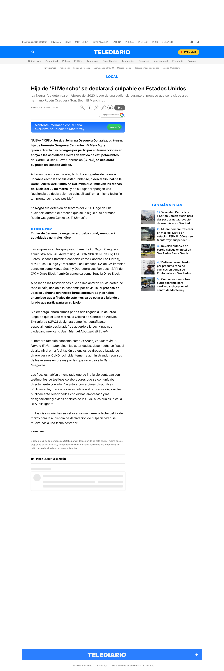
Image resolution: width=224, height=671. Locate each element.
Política (78, 61)
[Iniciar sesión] (198, 42)
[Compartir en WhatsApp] (82, 107)
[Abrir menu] (26, 52)
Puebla (129, 42)
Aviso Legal (102, 665)
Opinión (192, 61)
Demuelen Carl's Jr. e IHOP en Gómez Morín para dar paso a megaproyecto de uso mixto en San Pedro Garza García (175, 219)
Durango (167, 42)
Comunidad (51, 61)
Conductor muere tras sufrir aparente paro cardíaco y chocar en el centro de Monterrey (173, 285)
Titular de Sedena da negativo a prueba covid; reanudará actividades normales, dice (73, 235)
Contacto (149, 665)
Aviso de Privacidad (82, 665)
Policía (66, 61)
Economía (177, 61)
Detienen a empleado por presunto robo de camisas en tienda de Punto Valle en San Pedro (174, 268)
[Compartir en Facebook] (89, 107)
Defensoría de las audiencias (126, 665)
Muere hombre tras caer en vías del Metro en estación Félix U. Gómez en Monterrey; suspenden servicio (175, 236)
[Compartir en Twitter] (96, 107)
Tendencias (128, 61)
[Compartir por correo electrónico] (110, 107)
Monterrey (82, 42)
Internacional (161, 61)
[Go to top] (196, 654)
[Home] (112, 52)
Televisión (92, 61)
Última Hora (34, 61)
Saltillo (143, 42)
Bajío (155, 42)
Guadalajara (100, 42)
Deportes (144, 61)
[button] (112, 114)
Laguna (116, 42)
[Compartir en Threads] (103, 107)
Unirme (112, 127)
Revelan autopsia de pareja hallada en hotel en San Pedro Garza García (174, 249)
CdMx (68, 42)
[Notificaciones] (192, 42)
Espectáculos (110, 61)
